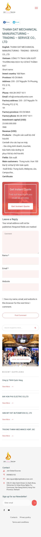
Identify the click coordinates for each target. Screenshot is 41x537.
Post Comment (20, 315)
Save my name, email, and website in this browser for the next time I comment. (19, 303)
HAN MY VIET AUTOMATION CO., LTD (20, 417)
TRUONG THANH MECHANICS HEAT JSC (20, 433)
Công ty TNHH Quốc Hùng (20, 384)
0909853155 (11, 475)
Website (6, 281)
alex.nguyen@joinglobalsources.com (20, 479)
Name (5, 255)
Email (5, 268)
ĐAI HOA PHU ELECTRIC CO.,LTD (20, 400)
